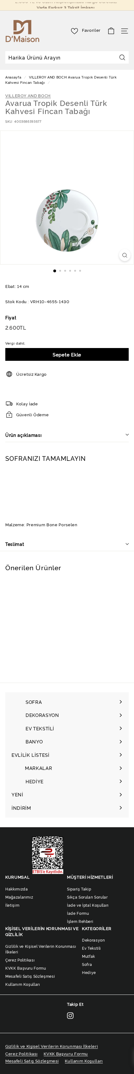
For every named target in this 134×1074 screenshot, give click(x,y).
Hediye (89, 972)
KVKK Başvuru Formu (25, 968)
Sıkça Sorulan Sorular (87, 897)
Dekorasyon (93, 940)
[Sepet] (111, 31)
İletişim (12, 905)
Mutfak (88, 956)
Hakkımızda (16, 888)
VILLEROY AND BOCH (48, 76)
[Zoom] (125, 255)
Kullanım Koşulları (22, 984)
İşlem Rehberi (80, 921)
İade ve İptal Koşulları (88, 905)
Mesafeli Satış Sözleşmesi (30, 976)
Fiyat (10, 317)
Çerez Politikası (20, 959)
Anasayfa (13, 76)
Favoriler (91, 30)
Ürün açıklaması (23, 435)
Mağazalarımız (19, 897)
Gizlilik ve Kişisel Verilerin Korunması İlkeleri (40, 948)
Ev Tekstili (91, 948)
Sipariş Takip (79, 888)
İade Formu (78, 913)
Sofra (87, 964)
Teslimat (14, 544)
